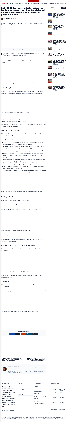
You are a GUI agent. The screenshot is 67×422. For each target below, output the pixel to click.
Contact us (16, 3)
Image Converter (61, 386)
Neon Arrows (62, 397)
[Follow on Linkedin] (16, 18)
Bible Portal (62, 402)
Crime (11, 390)
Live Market (54, 404)
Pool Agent (12, 398)
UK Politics (13, 402)
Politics (31, 3)
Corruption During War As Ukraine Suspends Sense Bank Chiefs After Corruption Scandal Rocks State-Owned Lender (59, 15)
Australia (9, 386)
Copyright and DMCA (38, 391)
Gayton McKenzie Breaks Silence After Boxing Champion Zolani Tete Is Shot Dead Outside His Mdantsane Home (59, 55)
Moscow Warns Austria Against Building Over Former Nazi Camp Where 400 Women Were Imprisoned (58, 27)
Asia (5, 386)
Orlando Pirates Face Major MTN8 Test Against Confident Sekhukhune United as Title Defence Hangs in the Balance (59, 42)
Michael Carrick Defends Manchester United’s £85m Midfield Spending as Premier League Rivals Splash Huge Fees (59, 81)
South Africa (4, 402)
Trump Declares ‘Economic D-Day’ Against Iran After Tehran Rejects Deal (59, 20)
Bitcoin (9, 388)
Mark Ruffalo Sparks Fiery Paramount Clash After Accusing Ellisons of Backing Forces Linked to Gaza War (59, 68)
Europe (14, 392)
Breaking (4, 3)
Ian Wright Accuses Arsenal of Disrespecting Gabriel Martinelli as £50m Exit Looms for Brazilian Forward (59, 88)
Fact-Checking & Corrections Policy (40, 396)
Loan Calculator (54, 407)
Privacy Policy (37, 401)
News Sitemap (11, 410)
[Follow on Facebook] (14, 18)
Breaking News (21, 3)
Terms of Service (37, 405)
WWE (3, 406)
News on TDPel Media (38, 400)
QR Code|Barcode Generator (62, 390)
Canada (13, 388)
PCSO (7, 398)
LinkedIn (29, 333)
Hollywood (4, 394)
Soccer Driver (54, 402)
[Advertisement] (23, 69)
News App (36, 398)
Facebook (12, 333)
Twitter (18, 333)
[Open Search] (65, 1)
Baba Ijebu (4, 388)
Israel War (4, 396)
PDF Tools (54, 386)
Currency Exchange (62, 409)
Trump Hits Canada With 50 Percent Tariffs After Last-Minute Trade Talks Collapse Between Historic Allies (59, 62)
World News (52, 3)
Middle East (9, 396)
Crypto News (57, 3)
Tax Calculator (62, 407)
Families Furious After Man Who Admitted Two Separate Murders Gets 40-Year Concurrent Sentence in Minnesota (59, 75)
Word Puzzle (62, 392)
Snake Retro (54, 395)
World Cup (12, 404)
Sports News (62, 3)
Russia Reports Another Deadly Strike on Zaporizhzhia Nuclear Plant (58, 33)
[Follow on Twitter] (12, 18)
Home (7, 3)
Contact (35, 389)
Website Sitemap (5, 410)
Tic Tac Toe (62, 395)
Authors (35, 388)
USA (8, 404)
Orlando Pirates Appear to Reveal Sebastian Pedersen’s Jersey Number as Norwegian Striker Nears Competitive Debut (59, 49)
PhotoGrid (54, 392)
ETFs (10, 392)
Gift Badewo (8, 18)
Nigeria (3, 398)
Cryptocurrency (5, 392)
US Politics (4, 404)
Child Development (54, 409)
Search (63, 7)
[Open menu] (1, 1)
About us (36, 386)
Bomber (54, 397)
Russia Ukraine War (9, 400)
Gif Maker (54, 389)
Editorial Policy (37, 393)
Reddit (24, 333)
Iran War (9, 394)
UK (8, 402)
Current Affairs (26, 3)
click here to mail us (36, 419)
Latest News (11, 3)
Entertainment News (45, 3)
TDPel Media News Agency (39, 403)
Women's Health (61, 404)
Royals (3, 400)
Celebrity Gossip (5, 390)
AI (2, 386)
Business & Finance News (37, 3)
